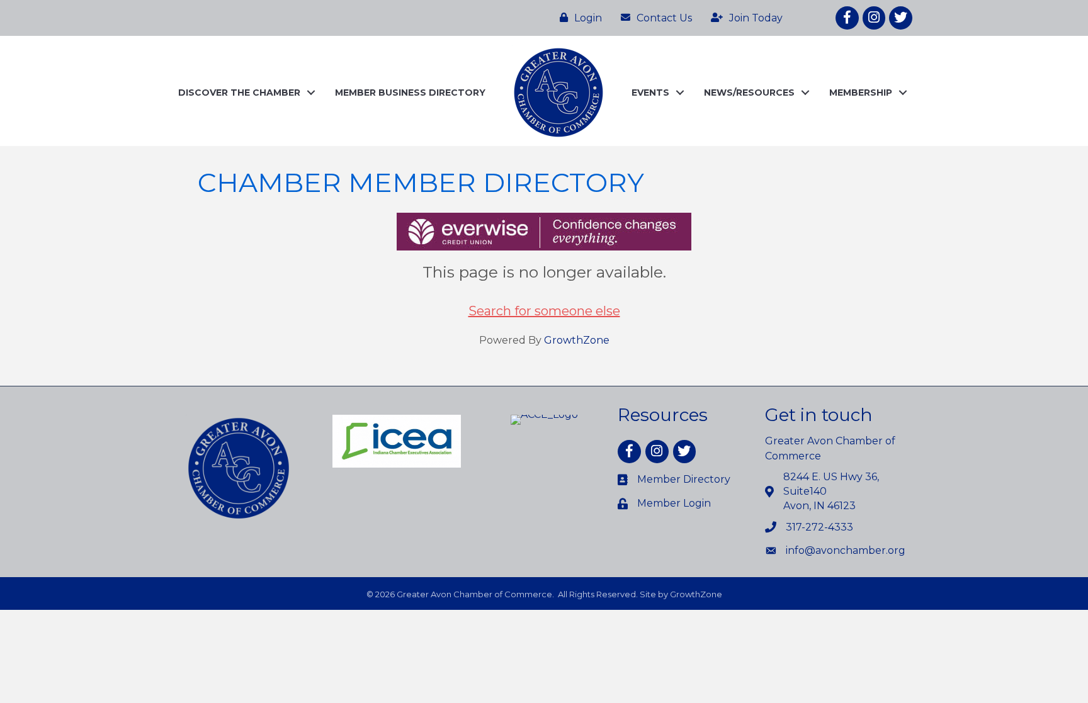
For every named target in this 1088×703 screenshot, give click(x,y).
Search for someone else (544, 310)
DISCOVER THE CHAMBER (239, 92)
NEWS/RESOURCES (749, 92)
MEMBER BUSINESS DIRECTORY (410, 92)
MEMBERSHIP (860, 92)
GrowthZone (576, 340)
